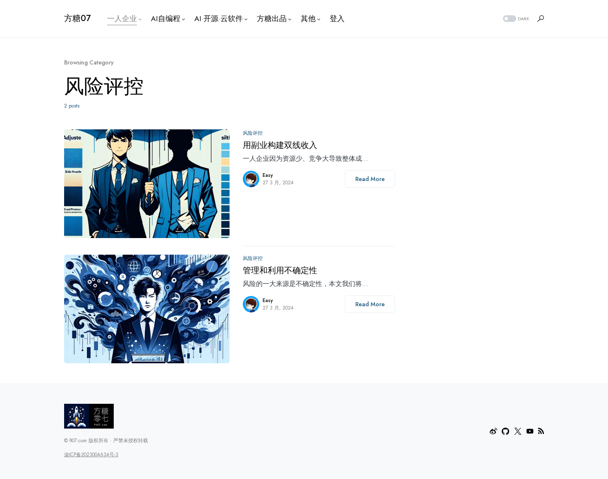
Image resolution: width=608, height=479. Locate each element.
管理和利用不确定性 (280, 270)
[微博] (493, 431)
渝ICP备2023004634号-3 (91, 454)
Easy (268, 175)
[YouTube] (530, 431)
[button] (515, 18)
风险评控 (253, 133)
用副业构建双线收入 (280, 145)
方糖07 (77, 18)
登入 (337, 18)
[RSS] (541, 431)
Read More (370, 179)
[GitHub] (505, 431)
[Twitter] (518, 431)
